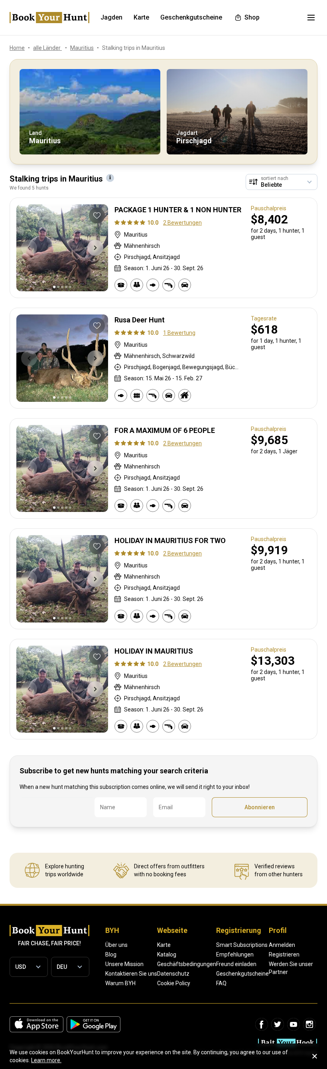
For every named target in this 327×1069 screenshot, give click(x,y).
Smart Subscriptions (242, 945)
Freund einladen (236, 964)
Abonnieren (259, 807)
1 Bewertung (179, 333)
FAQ (221, 983)
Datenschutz (173, 973)
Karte (164, 945)
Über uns (116, 945)
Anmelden (282, 945)
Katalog (166, 954)
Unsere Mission (124, 964)
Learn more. (46, 1060)
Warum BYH (120, 983)
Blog (110, 954)
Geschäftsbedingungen (186, 964)
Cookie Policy (173, 983)
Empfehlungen (235, 954)
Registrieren (284, 954)
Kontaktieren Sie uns (131, 973)
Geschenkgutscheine (242, 973)
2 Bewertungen (182, 222)
